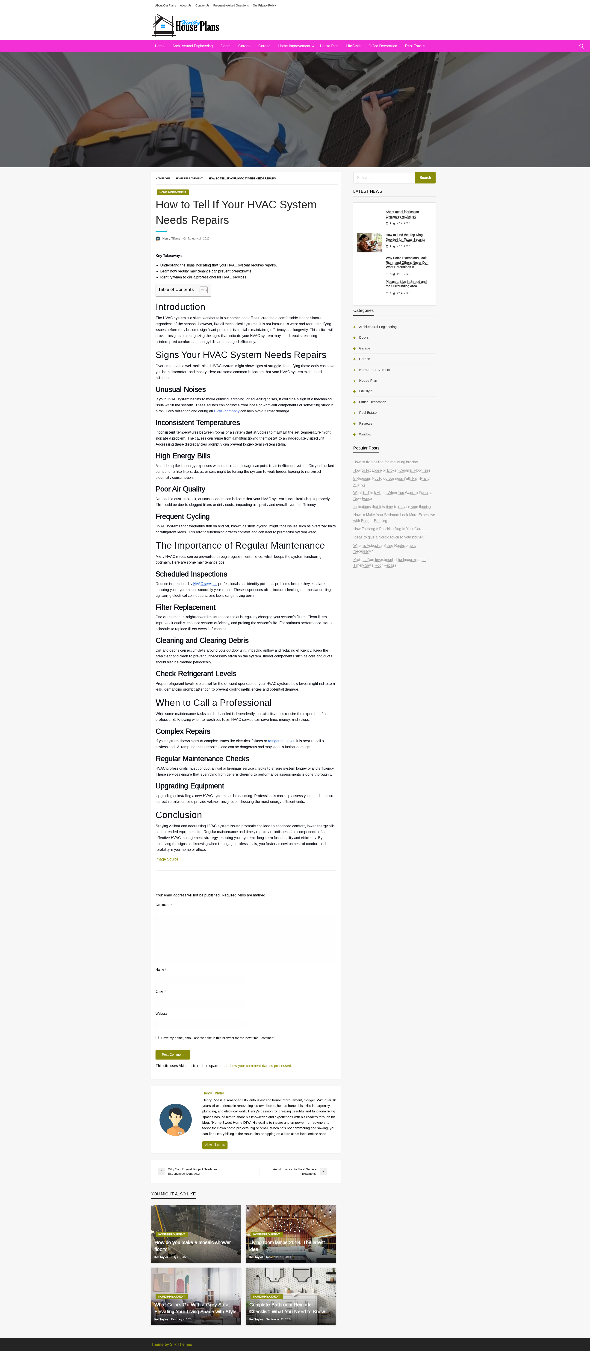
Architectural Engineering (192, 46)
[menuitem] (159, 46)
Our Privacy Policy (264, 5)
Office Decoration (383, 46)
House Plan (329, 46)
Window (365, 434)
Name (161, 969)
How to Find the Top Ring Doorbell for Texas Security (405, 237)
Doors (225, 46)
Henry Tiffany (171, 238)
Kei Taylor (161, 1257)
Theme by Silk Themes (171, 1344)
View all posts (215, 1145)
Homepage (163, 178)
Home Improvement (294, 46)
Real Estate (415, 46)
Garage (244, 46)
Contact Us (202, 5)
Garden (264, 46)
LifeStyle (353, 46)
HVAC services (205, 584)
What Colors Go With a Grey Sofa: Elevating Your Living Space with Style (195, 1308)
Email (161, 991)
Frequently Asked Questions (231, 5)
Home (160, 46)
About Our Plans (165, 5)
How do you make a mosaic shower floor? (192, 1246)
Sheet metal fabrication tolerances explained (402, 214)
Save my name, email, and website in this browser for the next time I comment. (218, 1038)
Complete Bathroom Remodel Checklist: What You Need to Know (287, 1308)
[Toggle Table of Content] (201, 290)
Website (162, 1013)
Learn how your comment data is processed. (256, 1066)
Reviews (365, 423)
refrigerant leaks (281, 741)
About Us (185, 5)
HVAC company (226, 411)
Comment (164, 905)
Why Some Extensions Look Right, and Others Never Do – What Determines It (407, 262)
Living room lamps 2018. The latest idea (287, 1246)
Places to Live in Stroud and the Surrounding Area (406, 284)
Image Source (167, 859)
